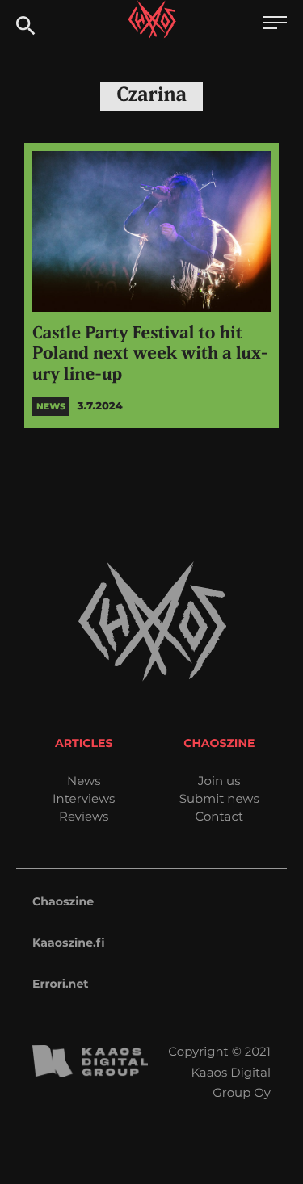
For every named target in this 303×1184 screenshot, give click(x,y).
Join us (219, 780)
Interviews (84, 798)
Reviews (83, 816)
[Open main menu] (275, 24)
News (84, 780)
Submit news (219, 798)
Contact (219, 816)
